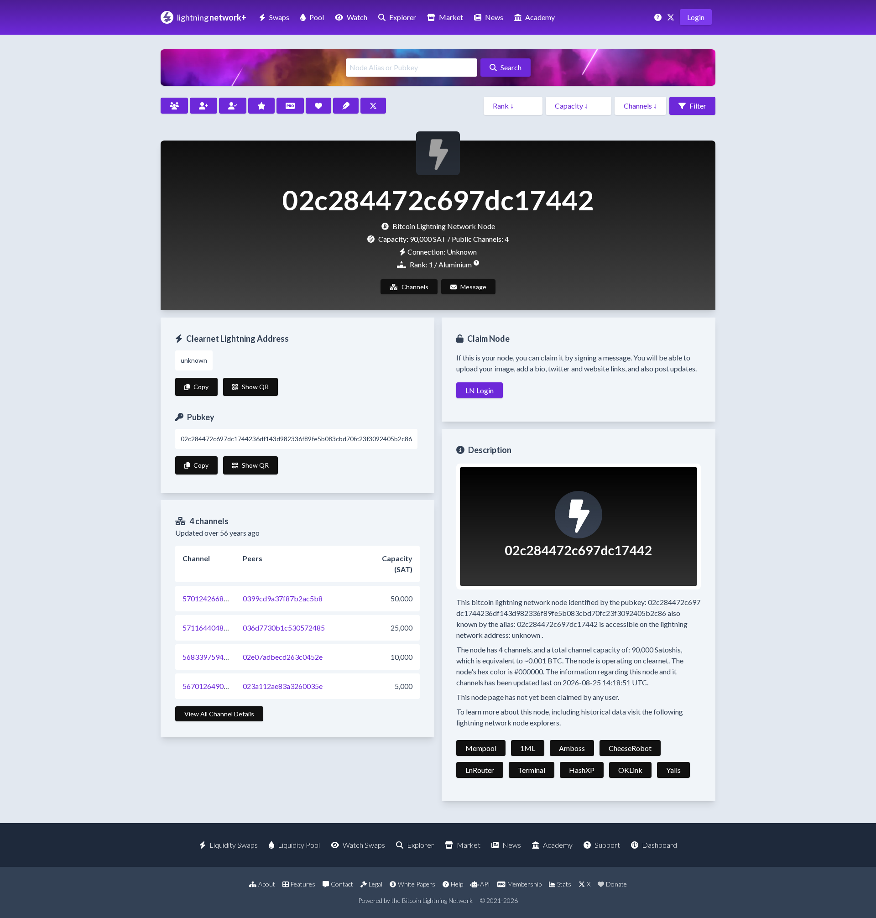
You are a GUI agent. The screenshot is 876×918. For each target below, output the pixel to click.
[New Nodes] (203, 106)
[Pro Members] (290, 106)
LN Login (479, 390)
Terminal (531, 770)
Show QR (255, 387)
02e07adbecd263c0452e (283, 656)
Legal (375, 884)
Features (303, 884)
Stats (564, 884)
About (266, 884)
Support (607, 844)
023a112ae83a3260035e (283, 686)
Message (473, 287)
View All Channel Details (219, 714)
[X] (671, 17)
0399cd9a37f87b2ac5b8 (283, 598)
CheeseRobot (630, 748)
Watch (357, 17)
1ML (527, 748)
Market (451, 17)
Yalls (673, 770)
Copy (201, 387)
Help (457, 884)
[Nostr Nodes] (346, 106)
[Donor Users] (318, 106)
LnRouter (479, 770)
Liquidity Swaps (233, 844)
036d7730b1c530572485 (284, 627)
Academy (540, 17)
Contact (342, 884)
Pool (316, 17)
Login (695, 17)
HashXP (581, 770)
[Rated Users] (261, 106)
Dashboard (659, 844)
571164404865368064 (219, 627)
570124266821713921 (219, 598)
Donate (616, 884)
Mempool (480, 748)
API (485, 884)
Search (511, 67)
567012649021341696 (219, 686)
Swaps (279, 17)
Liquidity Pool (299, 844)
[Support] (658, 17)
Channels (415, 287)
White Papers (416, 884)
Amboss (572, 748)
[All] (174, 106)
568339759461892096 (219, 656)
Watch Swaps (364, 844)
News (494, 17)
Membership (524, 884)
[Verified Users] (232, 106)
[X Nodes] (373, 106)
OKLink (630, 770)
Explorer (402, 17)
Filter (697, 105)
